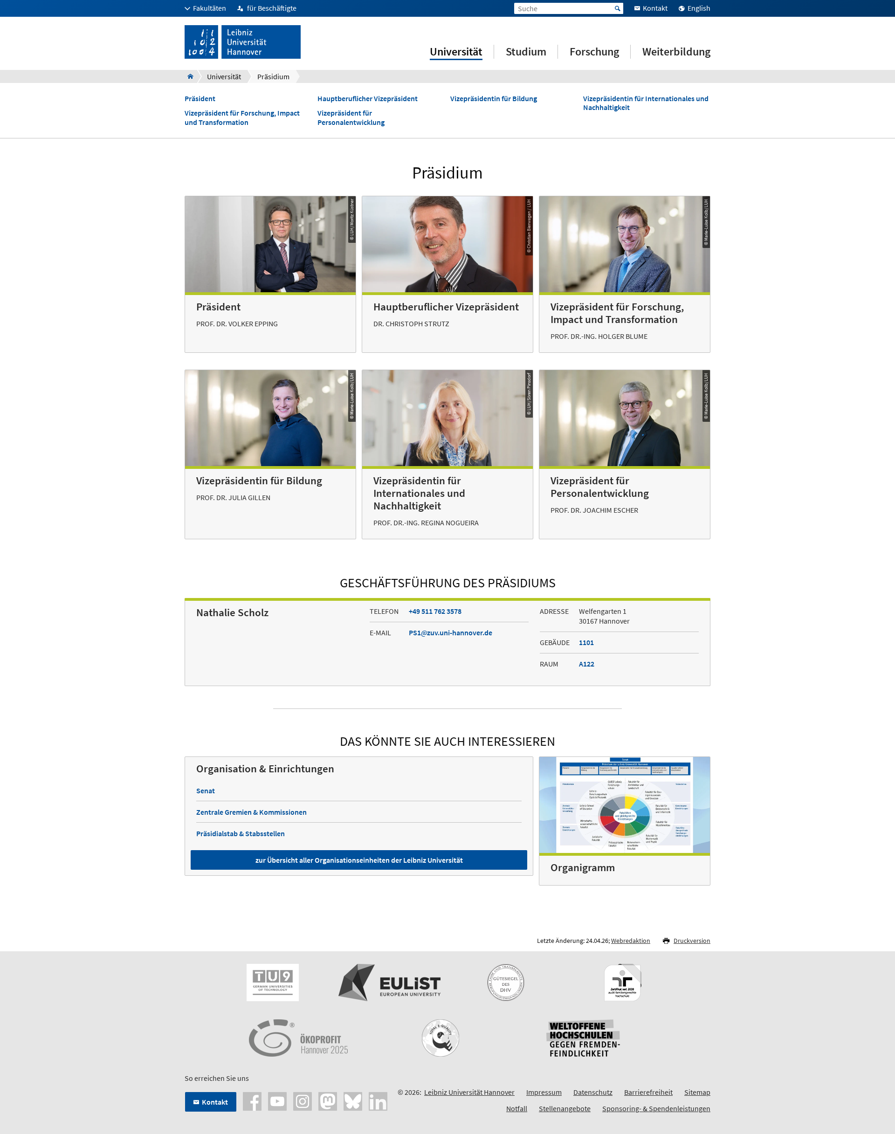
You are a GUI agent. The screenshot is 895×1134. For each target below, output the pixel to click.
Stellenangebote (565, 1108)
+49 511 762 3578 (435, 611)
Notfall (516, 1108)
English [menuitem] (699, 8)
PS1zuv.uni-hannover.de (450, 632)
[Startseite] (187, 76)
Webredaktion (630, 940)
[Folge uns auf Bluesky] (353, 1100)
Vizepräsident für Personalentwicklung (351, 117)
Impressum (544, 1092)
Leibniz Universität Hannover (469, 1092)
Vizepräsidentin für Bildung (493, 98)
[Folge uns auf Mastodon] (327, 1100)
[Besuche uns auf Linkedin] (378, 1100)
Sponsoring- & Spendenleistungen (656, 1108)
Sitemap (697, 1092)
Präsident (200, 98)
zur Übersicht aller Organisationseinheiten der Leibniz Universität (359, 860)
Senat (205, 790)
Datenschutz (593, 1092)
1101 (586, 642)
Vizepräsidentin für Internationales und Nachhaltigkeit (646, 103)
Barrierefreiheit (648, 1092)
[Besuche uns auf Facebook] (252, 1100)
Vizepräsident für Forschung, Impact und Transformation (242, 117)
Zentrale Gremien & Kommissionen (251, 812)
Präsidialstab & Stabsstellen (240, 833)
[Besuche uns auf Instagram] (302, 1100)
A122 (586, 663)
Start (617, 8)
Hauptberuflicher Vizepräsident (367, 98)
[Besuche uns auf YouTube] (277, 1100)
